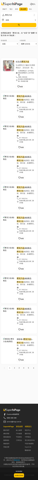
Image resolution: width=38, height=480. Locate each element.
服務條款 (6, 440)
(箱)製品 (24, 96)
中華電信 (28, 437)
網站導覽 (6, 434)
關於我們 (6, 430)
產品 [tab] (23, 9)
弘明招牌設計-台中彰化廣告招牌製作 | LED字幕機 (26, 73)
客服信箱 (17, 460)
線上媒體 (19, 430)
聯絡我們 (6, 444)
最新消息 (28, 434)
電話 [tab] (11, 9)
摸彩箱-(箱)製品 (25, 339)
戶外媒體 (19, 434)
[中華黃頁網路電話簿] (11, 4)
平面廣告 (19, 437)
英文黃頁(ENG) (30, 440)
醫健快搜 (28, 450)
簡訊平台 (28, 430)
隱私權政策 (7, 437)
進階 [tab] (16, 9)
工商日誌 (19, 440)
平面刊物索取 (29, 444)
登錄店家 (6, 447)
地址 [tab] (30, 9)
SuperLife (28, 447)
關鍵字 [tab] (5, 9)
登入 (32, 4)
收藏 (20, 86)
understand (19, 475)
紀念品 (22, 61)
